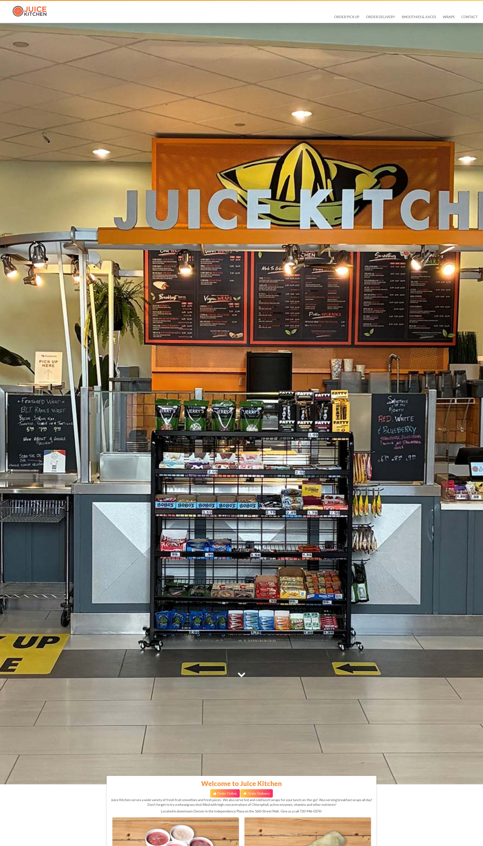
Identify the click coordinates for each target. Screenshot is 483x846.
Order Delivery (380, 17)
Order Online (227, 793)
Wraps (449, 17)
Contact (469, 17)
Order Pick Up (346, 17)
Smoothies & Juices (419, 17)
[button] (29, 403)
